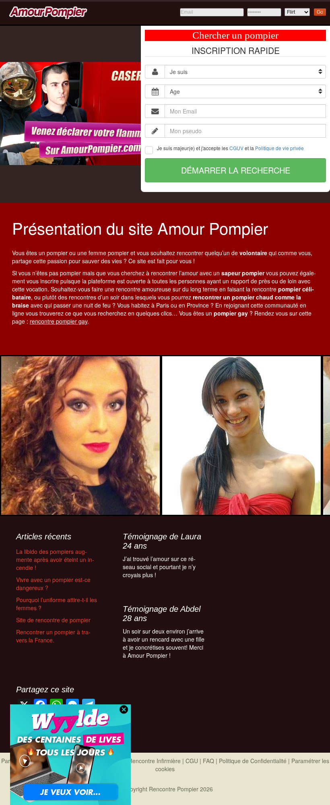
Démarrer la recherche (235, 170)
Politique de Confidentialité (253, 761)
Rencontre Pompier (173, 789)
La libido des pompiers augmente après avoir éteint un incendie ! (55, 559)
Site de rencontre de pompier (53, 620)
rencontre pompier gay (58, 321)
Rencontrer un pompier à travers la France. (53, 636)
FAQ (208, 761)
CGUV (236, 147)
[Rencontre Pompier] (47, 11)
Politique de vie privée (279, 147)
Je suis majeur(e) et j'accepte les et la (230, 147)
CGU (192, 761)
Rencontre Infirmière (154, 761)
